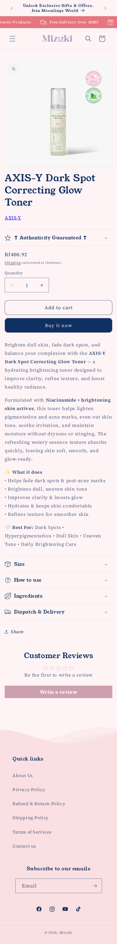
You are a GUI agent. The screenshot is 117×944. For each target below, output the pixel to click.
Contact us (24, 846)
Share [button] (17, 632)
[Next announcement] (105, 8)
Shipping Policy (30, 817)
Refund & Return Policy (38, 803)
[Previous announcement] (11, 8)
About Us (22, 775)
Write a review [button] (58, 691)
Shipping (13, 263)
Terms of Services (31, 832)
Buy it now (58, 325)
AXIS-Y (13, 217)
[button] (12, 39)
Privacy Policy (28, 789)
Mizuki (65, 932)
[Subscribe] (95, 885)
